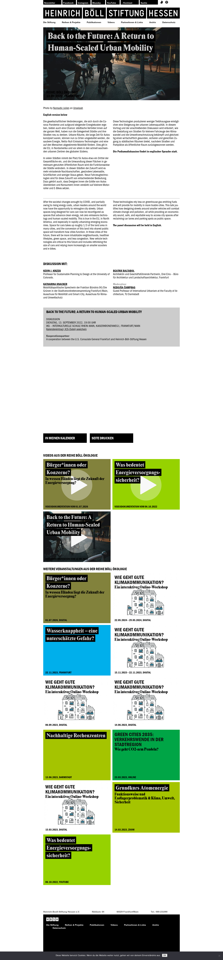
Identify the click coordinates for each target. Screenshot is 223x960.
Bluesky (96, 3)
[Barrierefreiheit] (166, 2)
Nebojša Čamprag (124, 287)
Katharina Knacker (55, 284)
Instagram (83, 3)
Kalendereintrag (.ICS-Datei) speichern (66, 329)
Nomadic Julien (61, 108)
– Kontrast (127, 3)
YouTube (111, 3)
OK (164, 955)
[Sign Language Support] (161, 2)
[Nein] (219, 955)
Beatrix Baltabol (123, 270)
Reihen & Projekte (71, 22)
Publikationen (94, 22)
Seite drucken (102, 438)
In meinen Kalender (60, 438)
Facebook (68, 3)
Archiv (152, 22)
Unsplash (78, 108)
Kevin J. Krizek (52, 270)
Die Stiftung (49, 22)
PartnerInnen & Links (132, 22)
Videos (111, 22)
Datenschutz (168, 22)
